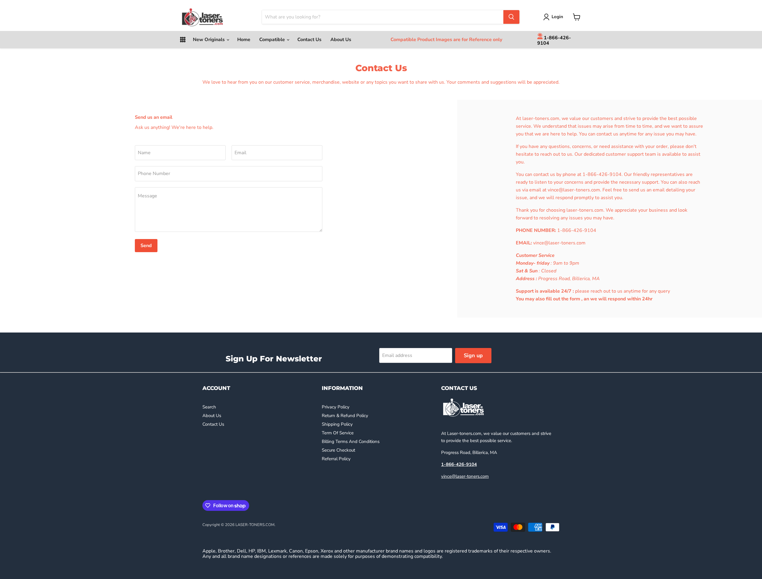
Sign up (473, 355)
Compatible (272, 39)
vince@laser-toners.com (465, 476)
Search (209, 407)
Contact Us (309, 39)
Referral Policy (336, 459)
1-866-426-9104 (554, 40)
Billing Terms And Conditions (351, 441)
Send (146, 245)
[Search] (511, 17)
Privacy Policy (335, 407)
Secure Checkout (338, 450)
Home (243, 39)
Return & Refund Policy (345, 416)
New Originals (209, 39)
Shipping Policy (337, 424)
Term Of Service (338, 433)
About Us (340, 39)
